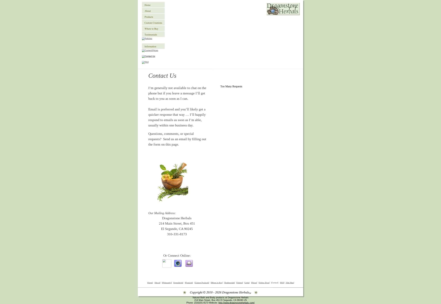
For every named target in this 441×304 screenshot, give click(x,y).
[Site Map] (289, 283)
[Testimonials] (229, 283)
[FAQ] (282, 283)
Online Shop (264, 283)
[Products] (189, 283)
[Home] (150, 283)
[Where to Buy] (217, 283)
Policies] (239, 283)
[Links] (247, 283)
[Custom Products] (201, 283)
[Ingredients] (178, 283)
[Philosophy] (167, 283)
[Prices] (254, 283)
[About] (157, 283)
